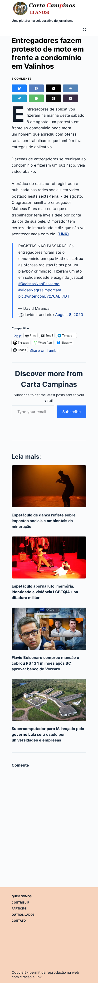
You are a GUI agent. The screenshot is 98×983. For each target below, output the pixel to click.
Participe (19, 908)
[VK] (70, 88)
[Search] (84, 30)
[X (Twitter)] (53, 88)
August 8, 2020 (69, 314)
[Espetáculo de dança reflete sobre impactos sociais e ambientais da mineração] (49, 486)
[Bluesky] (19, 88)
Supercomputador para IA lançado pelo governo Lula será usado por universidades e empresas (48, 734)
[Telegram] (19, 98)
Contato (19, 920)
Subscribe (71, 411)
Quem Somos (22, 896)
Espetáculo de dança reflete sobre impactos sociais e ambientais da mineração (44, 521)
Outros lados (23, 914)
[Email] (70, 98)
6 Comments (21, 78)
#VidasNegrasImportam (39, 290)
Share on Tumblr (44, 350)
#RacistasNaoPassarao (38, 283)
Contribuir (20, 902)
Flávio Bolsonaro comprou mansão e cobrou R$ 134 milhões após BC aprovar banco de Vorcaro (45, 663)
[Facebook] (36, 88)
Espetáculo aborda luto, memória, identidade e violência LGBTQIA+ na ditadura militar (45, 592)
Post (18, 335)
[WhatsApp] (36, 98)
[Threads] (53, 98)
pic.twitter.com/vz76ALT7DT (43, 296)
